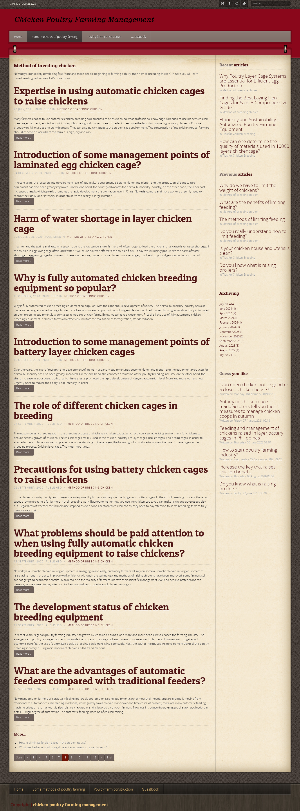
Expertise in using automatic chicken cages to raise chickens (109, 95)
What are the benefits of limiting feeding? (252, 204)
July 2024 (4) (227, 304)
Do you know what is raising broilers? (247, 267)
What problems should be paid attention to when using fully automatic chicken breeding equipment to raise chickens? (109, 543)
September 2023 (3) (231, 341)
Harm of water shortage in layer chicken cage (103, 223)
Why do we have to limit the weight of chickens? (247, 187)
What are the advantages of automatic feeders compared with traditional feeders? (110, 675)
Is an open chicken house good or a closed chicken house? (253, 387)
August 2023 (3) (229, 346)
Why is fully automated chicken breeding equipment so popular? (105, 282)
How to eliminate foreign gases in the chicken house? (52, 743)
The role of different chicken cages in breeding (95, 410)
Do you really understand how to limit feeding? (252, 233)
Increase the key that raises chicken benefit (247, 469)
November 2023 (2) (231, 336)
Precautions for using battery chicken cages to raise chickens (111, 474)
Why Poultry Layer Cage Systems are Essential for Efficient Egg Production (252, 80)
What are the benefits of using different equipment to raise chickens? (63, 747)
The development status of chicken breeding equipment (91, 611)
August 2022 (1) (229, 350)
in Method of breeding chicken (238, 90)
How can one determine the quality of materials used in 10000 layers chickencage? (254, 146)
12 (94, 757)
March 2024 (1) (228, 318)
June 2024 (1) (227, 309)
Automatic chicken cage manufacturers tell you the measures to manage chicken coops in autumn (249, 408)
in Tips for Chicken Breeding (237, 134)
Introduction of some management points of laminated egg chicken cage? (112, 159)
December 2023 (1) (231, 332)
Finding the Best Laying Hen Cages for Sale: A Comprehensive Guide (253, 102)
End (109, 757)
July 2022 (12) (227, 355)
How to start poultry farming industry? (248, 452)
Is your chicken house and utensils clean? (254, 250)
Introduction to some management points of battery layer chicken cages (112, 346)
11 (86, 757)
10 (78, 757)
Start (19, 757)
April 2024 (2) (227, 313)
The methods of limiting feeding (252, 219)
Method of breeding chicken (80, 109)
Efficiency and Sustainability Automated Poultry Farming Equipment (247, 124)
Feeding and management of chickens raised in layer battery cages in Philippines (251, 433)
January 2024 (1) (229, 327)
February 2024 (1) (230, 322)
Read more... (23, 137)
